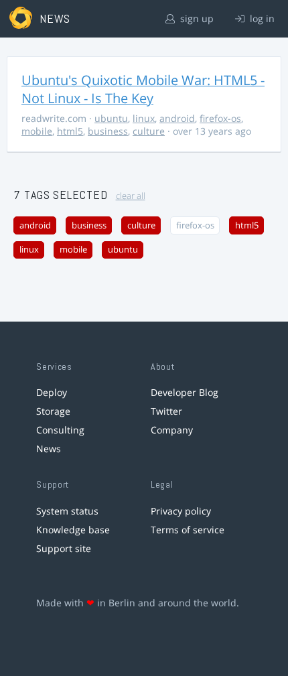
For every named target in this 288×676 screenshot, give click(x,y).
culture (149, 131)
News (48, 448)
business (108, 131)
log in (261, 18)
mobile (36, 131)
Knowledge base (73, 529)
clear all (130, 196)
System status (67, 510)
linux (144, 118)
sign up (195, 18)
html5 (70, 131)
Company (172, 429)
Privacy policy (181, 510)
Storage (53, 411)
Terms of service (187, 529)
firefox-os (220, 118)
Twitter (166, 411)
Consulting (60, 429)
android (177, 118)
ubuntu (111, 118)
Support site (63, 548)
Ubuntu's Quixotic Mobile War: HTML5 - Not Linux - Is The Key (143, 89)
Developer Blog (184, 392)
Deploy (51, 392)
